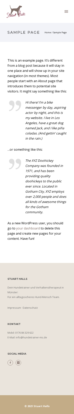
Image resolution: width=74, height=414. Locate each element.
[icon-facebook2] (11, 362)
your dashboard (28, 228)
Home (48, 32)
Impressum (14, 307)
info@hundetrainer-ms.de (31, 337)
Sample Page (60, 32)
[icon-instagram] (18, 362)
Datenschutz (30, 307)
